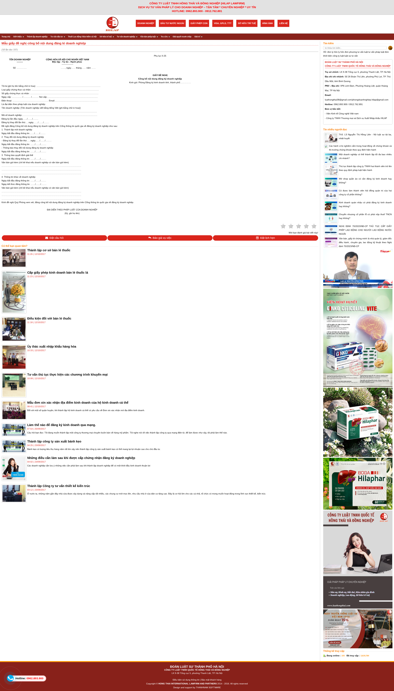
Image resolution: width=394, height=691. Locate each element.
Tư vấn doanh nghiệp (126, 37)
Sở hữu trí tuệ (106, 37)
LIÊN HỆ (283, 23)
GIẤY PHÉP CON (199, 23)
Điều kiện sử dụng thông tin (186, 680)
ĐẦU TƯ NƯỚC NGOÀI (172, 23)
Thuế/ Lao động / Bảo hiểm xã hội (82, 37)
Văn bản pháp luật (148, 37)
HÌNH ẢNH (267, 23)
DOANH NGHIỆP (145, 23)
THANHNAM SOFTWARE (208, 687)
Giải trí (197, 37)
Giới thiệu (17, 37)
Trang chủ (6, 37)
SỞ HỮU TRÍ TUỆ (247, 23)
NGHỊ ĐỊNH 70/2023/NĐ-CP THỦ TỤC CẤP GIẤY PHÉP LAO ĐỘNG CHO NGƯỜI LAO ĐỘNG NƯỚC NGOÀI (365, 230)
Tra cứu (164, 37)
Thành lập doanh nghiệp (37, 37)
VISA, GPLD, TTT (222, 23)
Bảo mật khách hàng (211, 680)
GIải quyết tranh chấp (182, 37)
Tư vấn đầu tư (56, 37)
